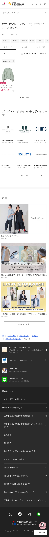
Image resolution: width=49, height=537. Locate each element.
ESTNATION (12, 336)
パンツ (32, 40)
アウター (24, 40)
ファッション (14, 34)
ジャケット (15, 40)
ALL (3, 34)
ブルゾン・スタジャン (13, 339)
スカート (40, 40)
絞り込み (42, 532)
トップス (6, 40)
